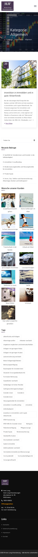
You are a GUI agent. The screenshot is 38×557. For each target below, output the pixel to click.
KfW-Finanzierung (9, 419)
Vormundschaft (8, 456)
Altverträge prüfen (9, 340)
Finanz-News (18, 39)
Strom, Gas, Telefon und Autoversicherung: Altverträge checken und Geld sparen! (18, 180)
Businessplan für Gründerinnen (13, 368)
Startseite (9, 39)
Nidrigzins (29, 423)
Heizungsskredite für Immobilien (13, 401)
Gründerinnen (8, 397)
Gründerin (20, 393)
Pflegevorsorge (26, 427)
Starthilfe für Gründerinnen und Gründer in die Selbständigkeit (18, 156)
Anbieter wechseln (26, 340)
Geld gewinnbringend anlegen (13, 388)
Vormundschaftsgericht (25, 456)
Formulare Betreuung (10, 376)
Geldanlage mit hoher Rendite (13, 384)
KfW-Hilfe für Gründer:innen (12, 423)
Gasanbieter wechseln (10, 380)
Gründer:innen (8, 393)
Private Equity (8, 174)
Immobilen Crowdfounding (12, 405)
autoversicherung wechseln (12, 356)
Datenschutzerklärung (10, 529)
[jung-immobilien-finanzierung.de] (7, 6)
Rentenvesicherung (23, 431)
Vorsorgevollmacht (9, 460)
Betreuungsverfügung (10, 364)
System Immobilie (9, 444)
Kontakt (5, 536)
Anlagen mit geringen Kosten (13, 352)
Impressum (6, 533)
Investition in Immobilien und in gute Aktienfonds (18, 94)
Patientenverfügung (9, 427)
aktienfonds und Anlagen (11, 336)
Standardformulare (9, 436)
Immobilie (29, 405)
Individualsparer (8, 409)
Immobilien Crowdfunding (13, 162)
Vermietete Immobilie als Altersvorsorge (16, 452)
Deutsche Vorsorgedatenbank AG (14, 372)
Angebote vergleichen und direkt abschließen (18, 344)
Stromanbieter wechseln (11, 440)
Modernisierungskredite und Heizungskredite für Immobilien (18, 168)
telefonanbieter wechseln (11, 448)
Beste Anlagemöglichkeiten (12, 360)
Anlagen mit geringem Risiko (12, 348)
